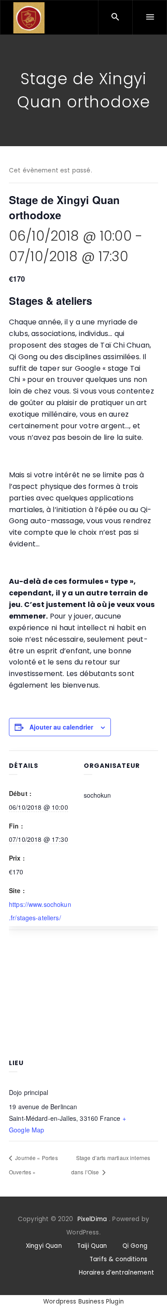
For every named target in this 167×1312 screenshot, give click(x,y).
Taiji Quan (92, 1246)
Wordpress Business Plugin (83, 1301)
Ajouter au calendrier (61, 726)
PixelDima (92, 1219)
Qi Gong (134, 1246)
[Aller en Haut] (150, 1292)
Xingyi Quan (44, 1246)
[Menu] (149, 17)
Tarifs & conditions (118, 1259)
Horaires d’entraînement (116, 1272)
